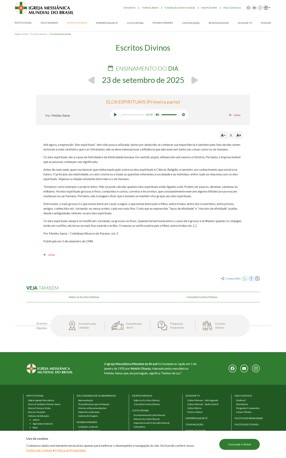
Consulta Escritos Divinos (202, 297)
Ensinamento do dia (60, 34)
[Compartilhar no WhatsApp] (245, 278)
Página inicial (21, 34)
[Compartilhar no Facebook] (251, 278)
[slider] (132, 115)
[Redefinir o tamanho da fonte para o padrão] (231, 135)
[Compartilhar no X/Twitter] (257, 278)
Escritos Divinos (39, 34)
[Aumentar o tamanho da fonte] (239, 135)
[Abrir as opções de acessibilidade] (266, 7)
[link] (235, 115)
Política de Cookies (39, 450)
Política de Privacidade (70, 450)
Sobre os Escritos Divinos (84, 297)
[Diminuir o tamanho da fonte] (223, 135)
